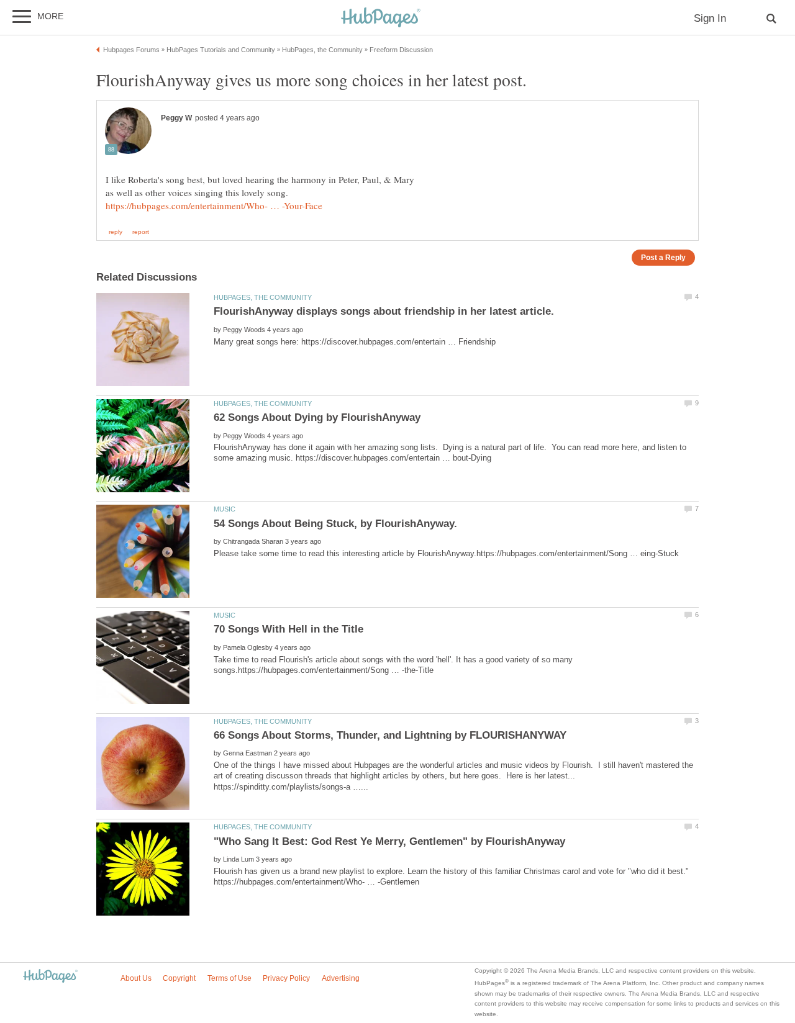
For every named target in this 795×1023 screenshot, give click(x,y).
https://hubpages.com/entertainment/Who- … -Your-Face (214, 205)
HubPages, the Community (263, 297)
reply (115, 232)
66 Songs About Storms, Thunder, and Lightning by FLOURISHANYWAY (390, 735)
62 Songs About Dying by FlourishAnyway (317, 417)
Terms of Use (229, 978)
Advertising (341, 978)
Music (224, 509)
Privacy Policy (286, 978)
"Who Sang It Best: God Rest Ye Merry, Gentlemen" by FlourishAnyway (389, 841)
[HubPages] (380, 18)
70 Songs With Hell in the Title (288, 629)
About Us (136, 978)
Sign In (710, 18)
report (140, 232)
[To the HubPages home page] (50, 977)
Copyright (179, 978)
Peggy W (176, 118)
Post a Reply (663, 257)
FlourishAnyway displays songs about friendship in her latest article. (384, 311)
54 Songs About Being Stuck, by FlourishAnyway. (335, 524)
